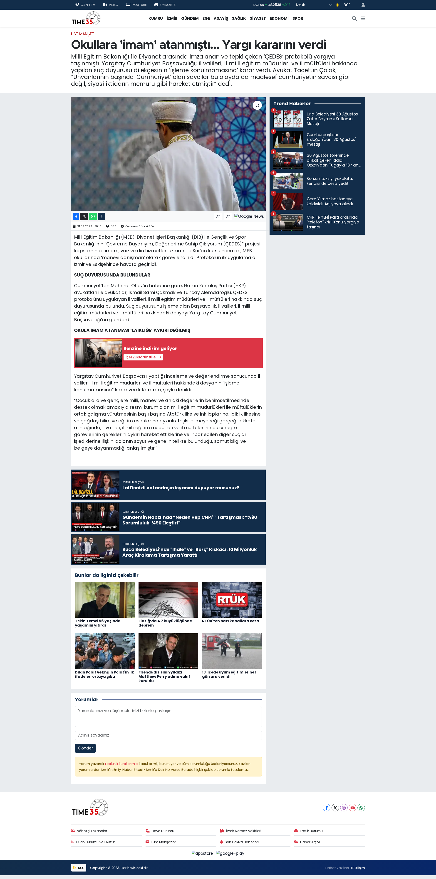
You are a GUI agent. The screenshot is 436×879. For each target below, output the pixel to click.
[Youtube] (352, 807)
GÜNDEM (190, 18)
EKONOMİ (279, 18)
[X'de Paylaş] (84, 216)
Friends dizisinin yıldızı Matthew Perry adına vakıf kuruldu (164, 676)
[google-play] (230, 853)
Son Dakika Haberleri (242, 842)
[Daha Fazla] (101, 216)
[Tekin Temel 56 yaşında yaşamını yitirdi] (105, 599)
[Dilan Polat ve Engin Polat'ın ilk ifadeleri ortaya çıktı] (105, 651)
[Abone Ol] (249, 216)
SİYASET (258, 18)
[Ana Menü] (363, 19)
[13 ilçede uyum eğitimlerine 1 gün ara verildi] (232, 651)
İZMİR (172, 18)
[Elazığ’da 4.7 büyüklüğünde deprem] (168, 599)
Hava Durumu (163, 830)
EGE (206, 18)
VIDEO (113, 4)
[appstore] (203, 853)
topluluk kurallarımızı (122, 763)
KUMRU (156, 18)
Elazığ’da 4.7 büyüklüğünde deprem (165, 623)
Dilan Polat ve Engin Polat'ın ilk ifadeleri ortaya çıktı (104, 674)
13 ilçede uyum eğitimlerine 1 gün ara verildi (229, 674)
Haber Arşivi (310, 842)
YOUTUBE (139, 4)
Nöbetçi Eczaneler (92, 830)
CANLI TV (88, 4)
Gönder (85, 748)
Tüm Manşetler (163, 842)
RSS (80, 867)
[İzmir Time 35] (86, 18)
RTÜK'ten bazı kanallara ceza (230, 621)
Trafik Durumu (311, 830)
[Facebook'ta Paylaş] (76, 216)
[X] (335, 807)
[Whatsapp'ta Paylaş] (93, 216)
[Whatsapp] (361, 807)
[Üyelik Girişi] (361, 5)
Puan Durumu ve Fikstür (95, 842)
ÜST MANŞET (82, 34)
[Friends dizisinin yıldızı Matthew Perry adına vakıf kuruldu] (168, 651)
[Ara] (354, 19)
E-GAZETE (168, 4)
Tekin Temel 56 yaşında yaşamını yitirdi (98, 623)
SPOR (297, 18)
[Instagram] (344, 807)
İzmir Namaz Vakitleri (243, 830)
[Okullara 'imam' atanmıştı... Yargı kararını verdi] (168, 154)
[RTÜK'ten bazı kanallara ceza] (232, 599)
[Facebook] (326, 807)
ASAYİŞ (221, 18)
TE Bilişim (357, 867)
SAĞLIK (239, 18)
